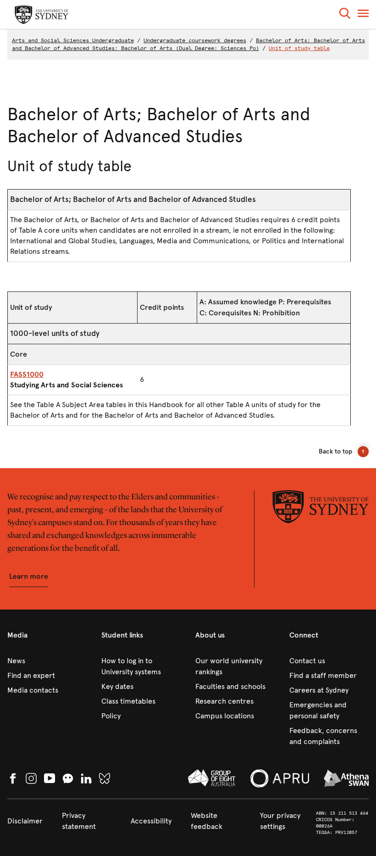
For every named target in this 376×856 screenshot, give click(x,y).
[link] (47, 660)
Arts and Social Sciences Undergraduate (73, 40)
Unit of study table (299, 48)
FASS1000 (27, 374)
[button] (344, 15)
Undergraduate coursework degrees (195, 40)
